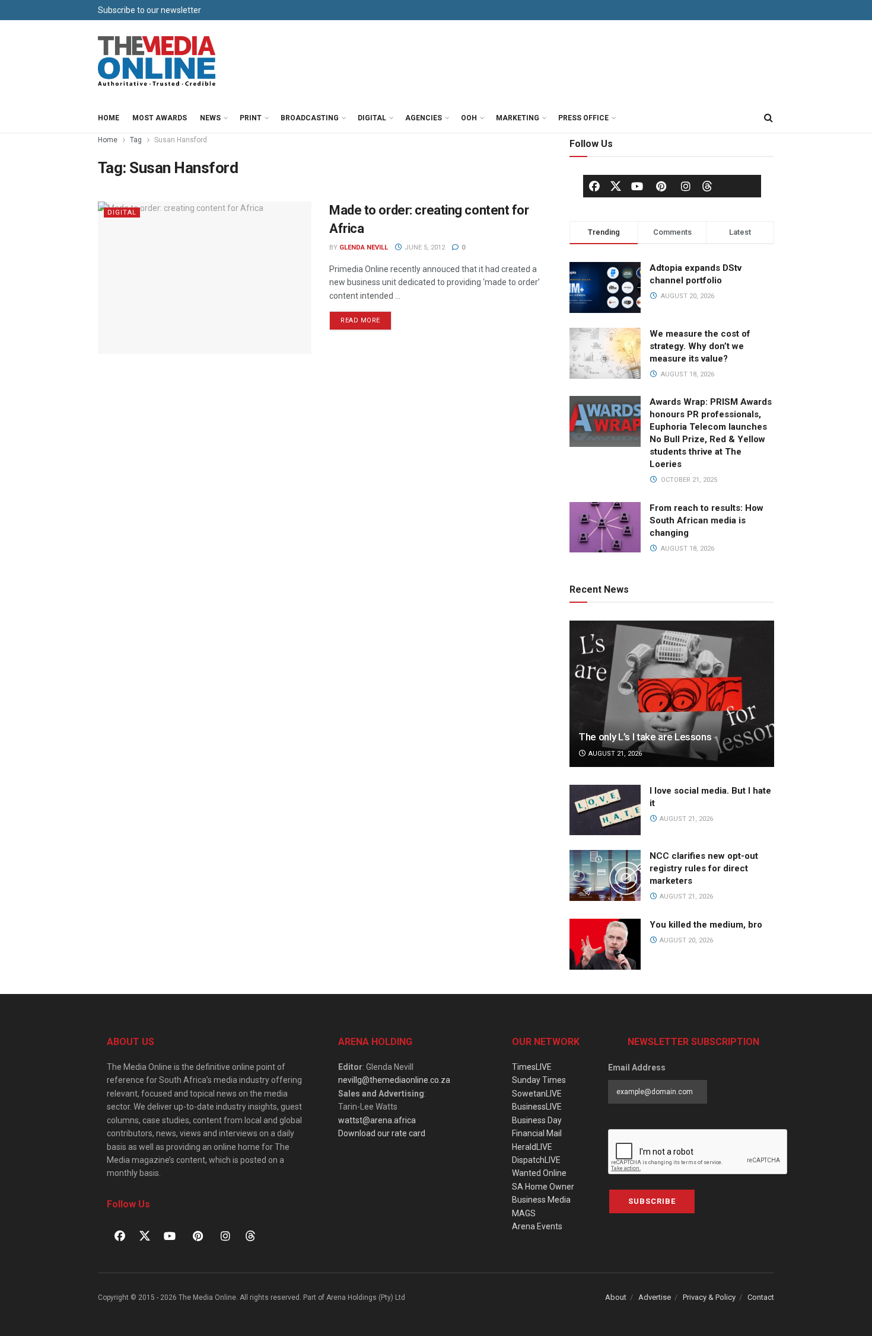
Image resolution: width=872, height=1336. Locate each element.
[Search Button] (768, 118)
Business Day (537, 1120)
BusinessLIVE (537, 1106)
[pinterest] (661, 186)
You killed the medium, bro (706, 924)
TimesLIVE (532, 1067)
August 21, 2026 (614, 754)
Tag (136, 140)
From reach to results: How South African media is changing (706, 520)
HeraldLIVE (532, 1147)
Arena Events (537, 1226)
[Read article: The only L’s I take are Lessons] (671, 694)
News (210, 118)
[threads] (707, 185)
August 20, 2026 (685, 940)
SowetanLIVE (537, 1093)
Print (251, 118)
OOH (469, 118)
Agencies (423, 118)
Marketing (517, 118)
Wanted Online (539, 1173)
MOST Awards (159, 118)
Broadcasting (310, 118)
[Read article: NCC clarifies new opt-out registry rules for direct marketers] (605, 875)
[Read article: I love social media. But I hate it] (605, 810)
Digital (372, 118)
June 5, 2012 (424, 247)
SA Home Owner (543, 1186)
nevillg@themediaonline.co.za (394, 1080)
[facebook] (594, 186)
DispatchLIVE (536, 1160)
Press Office (583, 118)
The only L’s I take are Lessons (644, 737)
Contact (760, 1297)
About (615, 1297)
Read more (366, 317)
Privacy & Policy (709, 1297)
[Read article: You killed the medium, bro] (605, 944)
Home (108, 118)
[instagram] (685, 186)
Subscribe (652, 1201)
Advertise (654, 1297)
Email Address (637, 1067)
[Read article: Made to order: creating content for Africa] (204, 278)
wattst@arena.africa (377, 1120)
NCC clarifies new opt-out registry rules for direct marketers (704, 868)
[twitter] (615, 185)
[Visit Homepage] (157, 61)
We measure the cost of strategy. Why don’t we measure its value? (700, 346)
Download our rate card (381, 1133)
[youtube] (637, 186)
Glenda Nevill (363, 247)
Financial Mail (537, 1133)
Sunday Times (539, 1080)
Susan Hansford (180, 140)
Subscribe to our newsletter (149, 10)
